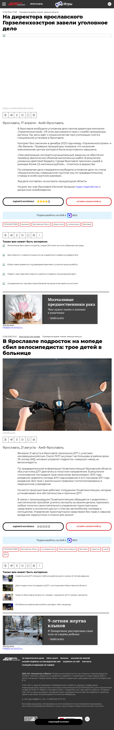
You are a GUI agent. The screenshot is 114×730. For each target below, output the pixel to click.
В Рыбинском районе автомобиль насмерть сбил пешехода (43, 604)
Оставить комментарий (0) (89, 202)
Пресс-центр (52, 658)
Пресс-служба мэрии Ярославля (18, 108)
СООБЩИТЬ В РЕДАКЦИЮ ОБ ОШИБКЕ (38, 665)
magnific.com (9, 433)
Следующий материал (58, 722)
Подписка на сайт (71, 662)
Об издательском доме (33, 658)
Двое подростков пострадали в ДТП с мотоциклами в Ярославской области (51, 585)
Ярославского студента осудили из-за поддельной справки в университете (42, 255)
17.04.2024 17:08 (10, 12)
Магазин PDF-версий (80, 658)
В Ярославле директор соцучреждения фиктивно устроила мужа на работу (42, 264)
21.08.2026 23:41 (10, 336)
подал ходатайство (86, 186)
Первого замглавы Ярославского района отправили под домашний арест (41, 274)
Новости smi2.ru (12, 327)
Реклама (64, 658)
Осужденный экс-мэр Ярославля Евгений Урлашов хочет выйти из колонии (42, 283)
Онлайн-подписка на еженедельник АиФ (41, 662)
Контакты (86, 662)
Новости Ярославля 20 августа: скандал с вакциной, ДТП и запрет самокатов (51, 595)
